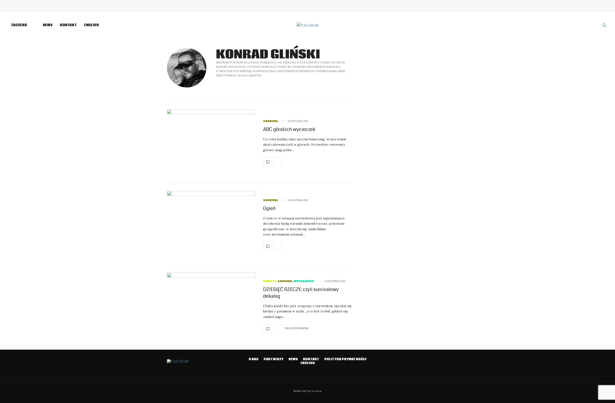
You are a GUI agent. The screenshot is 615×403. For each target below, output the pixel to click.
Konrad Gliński (268, 54)
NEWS (48, 25)
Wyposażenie (304, 281)
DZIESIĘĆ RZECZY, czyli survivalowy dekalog (301, 293)
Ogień (269, 208)
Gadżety (269, 281)
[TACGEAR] (307, 25)
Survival (270, 121)
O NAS (253, 359)
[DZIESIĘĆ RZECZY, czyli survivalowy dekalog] (211, 306)
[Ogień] (211, 224)
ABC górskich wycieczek (289, 129)
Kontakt (68, 25)
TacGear (19, 25)
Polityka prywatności (345, 359)
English (91, 25)
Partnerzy (273, 359)
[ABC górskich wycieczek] (211, 143)
